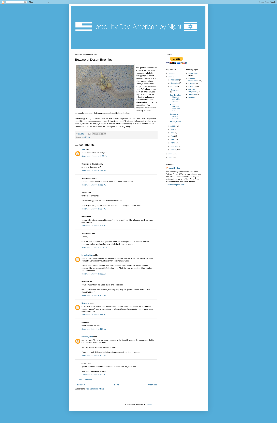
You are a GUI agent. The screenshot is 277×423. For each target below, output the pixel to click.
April (173, 140)
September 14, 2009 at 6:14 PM (94, 209)
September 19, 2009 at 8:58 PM (94, 315)
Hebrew (191, 97)
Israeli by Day (87, 255)
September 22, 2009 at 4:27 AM (94, 356)
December (175, 80)
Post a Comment (85, 380)
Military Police (175, 122)
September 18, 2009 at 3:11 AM (94, 274)
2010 (171, 74)
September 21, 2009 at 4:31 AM (94, 329)
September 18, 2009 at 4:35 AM (94, 295)
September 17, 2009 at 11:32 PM (94, 247)
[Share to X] (99, 133)
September (175, 90)
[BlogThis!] (96, 133)
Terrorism (192, 94)
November (175, 83)
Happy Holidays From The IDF (175, 108)
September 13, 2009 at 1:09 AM (94, 170)
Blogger (149, 404)
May (172, 136)
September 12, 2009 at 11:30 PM (94, 156)
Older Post (152, 385)
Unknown (85, 303)
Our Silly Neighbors (192, 90)
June (173, 133)
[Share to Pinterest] (104, 133)
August (173, 126)
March (173, 143)
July (172, 129)
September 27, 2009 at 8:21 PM (94, 375)
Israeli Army (86, 137)
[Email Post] (89, 133)
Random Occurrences (193, 80)
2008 (171, 154)
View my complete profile (176, 185)
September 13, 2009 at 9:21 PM (94, 185)
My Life (191, 83)
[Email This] (93, 133)
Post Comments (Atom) (95, 389)
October (174, 87)
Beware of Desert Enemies (174, 116)
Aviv (83, 150)
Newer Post (80, 385)
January (174, 150)
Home (116, 385)
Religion (191, 87)
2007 (171, 157)
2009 (171, 77)
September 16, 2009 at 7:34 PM (94, 226)
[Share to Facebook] (102, 133)
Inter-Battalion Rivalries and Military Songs (175, 98)
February (174, 146)
